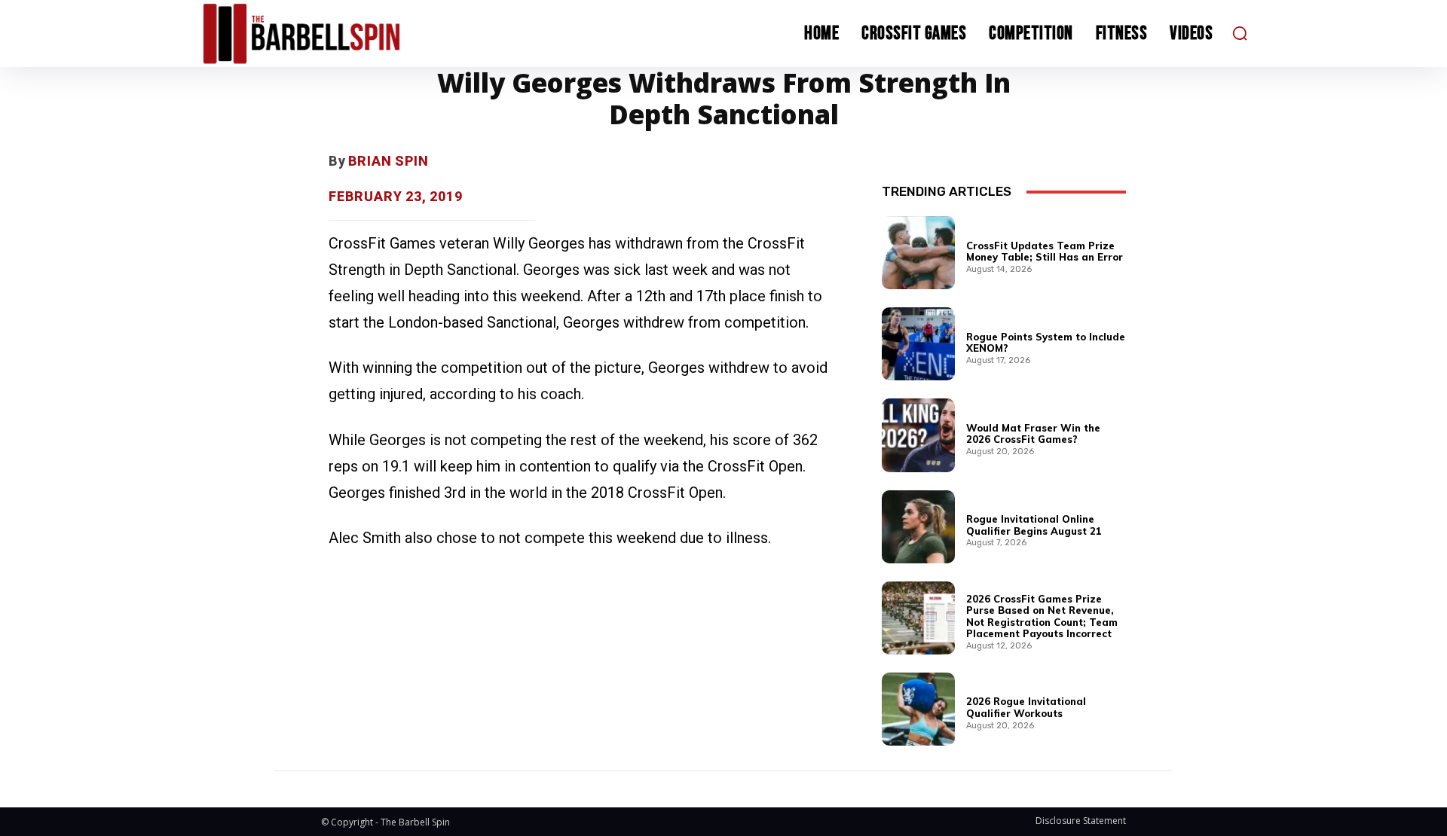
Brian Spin (388, 161)
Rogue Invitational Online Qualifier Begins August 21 (1034, 525)
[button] (1239, 33)
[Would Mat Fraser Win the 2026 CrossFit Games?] (918, 434)
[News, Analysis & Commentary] (330, 33)
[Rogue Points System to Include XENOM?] (918, 343)
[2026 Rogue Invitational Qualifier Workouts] (918, 709)
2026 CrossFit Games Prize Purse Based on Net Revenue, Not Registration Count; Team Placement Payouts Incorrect (1042, 616)
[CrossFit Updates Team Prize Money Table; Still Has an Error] (918, 252)
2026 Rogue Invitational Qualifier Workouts (1026, 707)
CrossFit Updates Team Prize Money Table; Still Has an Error (1044, 252)
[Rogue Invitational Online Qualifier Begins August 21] (918, 526)
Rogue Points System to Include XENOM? (1045, 343)
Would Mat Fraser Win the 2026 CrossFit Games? (1033, 434)
